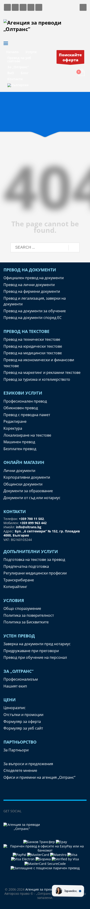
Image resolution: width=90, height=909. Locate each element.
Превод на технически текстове (31, 339)
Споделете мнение (20, 770)
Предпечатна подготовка (26, 566)
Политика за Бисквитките (26, 622)
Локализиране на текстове (27, 435)
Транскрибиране (18, 579)
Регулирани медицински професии (35, 573)
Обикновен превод (20, 407)
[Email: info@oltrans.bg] (15, 7)
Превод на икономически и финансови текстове (38, 362)
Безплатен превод (19, 448)
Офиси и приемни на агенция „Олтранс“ (39, 777)
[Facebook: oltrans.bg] (7, 7)
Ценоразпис (14, 707)
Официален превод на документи (33, 277)
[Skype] (54, 811)
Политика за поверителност (28, 615)
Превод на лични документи (29, 284)
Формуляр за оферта (22, 721)
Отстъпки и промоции (23, 714)
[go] (74, 248)
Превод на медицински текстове (32, 352)
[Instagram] (45, 811)
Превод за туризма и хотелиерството (36, 379)
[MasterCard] (38, 854)
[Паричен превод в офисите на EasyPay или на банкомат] (45, 848)
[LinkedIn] (36, 811)
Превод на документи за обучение (34, 310)
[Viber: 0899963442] (23, 7)
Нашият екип (15, 686)
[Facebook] (27, 811)
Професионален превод (25, 401)
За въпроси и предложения (28, 763)
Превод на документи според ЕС (32, 317)
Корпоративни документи (26, 477)
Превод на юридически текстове (32, 346)
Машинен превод (19, 441)
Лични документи (19, 470)
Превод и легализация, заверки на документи (34, 301)
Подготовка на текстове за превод (34, 559)
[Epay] (61, 841)
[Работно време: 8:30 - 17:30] (30, 7)
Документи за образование (28, 490)
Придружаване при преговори (31, 650)
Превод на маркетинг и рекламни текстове (42, 372)
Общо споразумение (22, 608)
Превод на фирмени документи (31, 291)
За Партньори (16, 750)
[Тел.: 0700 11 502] (38, 7)
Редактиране (15, 421)
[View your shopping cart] (81, 72)
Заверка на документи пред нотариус (37, 643)
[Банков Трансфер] (39, 841)
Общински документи (22, 484)
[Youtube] (64, 811)
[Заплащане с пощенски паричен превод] (45, 868)
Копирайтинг (15, 586)
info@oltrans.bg (28, 527)
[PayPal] (20, 854)
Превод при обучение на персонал (35, 657)
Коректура (12, 428)
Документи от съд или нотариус (31, 497)
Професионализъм (20, 679)
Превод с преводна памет (26, 414)
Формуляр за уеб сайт (23, 728)
